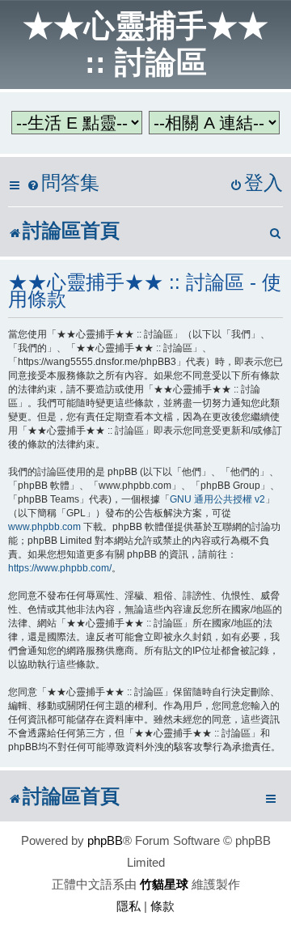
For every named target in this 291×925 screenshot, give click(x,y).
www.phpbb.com (44, 527)
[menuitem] (63, 183)
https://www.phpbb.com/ (60, 568)
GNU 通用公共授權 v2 (217, 499)
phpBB (105, 840)
